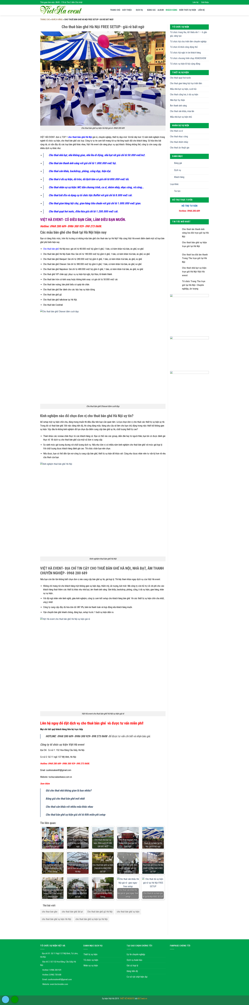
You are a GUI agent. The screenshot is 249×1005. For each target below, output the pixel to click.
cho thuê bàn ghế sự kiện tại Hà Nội (91, 919)
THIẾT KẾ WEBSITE (127, 998)
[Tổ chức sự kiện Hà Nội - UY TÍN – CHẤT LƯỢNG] (61, 10)
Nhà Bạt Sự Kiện (177, 100)
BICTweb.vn (142, 998)
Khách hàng (171, 10)
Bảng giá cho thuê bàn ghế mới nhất (65, 798)
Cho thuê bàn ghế (51, 248)
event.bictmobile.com (59, 984)
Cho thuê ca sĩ (176, 131)
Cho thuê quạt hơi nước (180, 77)
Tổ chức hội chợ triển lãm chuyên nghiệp (188, 41)
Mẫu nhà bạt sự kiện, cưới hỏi (183, 89)
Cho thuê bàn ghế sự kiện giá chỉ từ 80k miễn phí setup (75, 814)
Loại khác (174, 184)
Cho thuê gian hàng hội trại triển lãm (186, 83)
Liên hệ (195, 2)
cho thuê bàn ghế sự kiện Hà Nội (56, 919)
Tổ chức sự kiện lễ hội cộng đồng (185, 63)
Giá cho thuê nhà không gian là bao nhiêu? (69, 790)
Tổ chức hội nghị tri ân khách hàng (185, 52)
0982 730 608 (55, 974)
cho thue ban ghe (49, 911)
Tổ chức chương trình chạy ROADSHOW (188, 58)
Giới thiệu (205, 2)
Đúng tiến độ (132, 971)
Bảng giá (151, 10)
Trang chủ (115, 10)
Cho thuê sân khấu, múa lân (182, 111)
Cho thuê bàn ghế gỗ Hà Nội (99, 911)
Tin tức (177, 191)
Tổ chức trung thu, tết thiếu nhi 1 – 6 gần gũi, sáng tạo (188, 34)
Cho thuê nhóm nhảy (179, 142)
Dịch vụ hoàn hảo (134, 960)
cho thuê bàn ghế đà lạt (72, 911)
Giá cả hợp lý (132, 965)
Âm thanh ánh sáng (178, 105)
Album (160, 10)
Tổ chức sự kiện (90, 960)
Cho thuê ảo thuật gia (179, 147)
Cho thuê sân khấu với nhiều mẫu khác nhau (69, 806)
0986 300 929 (55, 970)
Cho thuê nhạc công (179, 136)
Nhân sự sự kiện (90, 965)
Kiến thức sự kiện (187, 10)
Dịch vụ (139, 10)
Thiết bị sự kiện (90, 954)
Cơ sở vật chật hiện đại (137, 976)
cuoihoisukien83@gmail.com (60, 979)
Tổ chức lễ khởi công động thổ (184, 47)
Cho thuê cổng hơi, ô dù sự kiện (184, 94)
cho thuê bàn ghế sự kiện (128, 911)
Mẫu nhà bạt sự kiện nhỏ (181, 117)
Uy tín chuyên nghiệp (136, 954)
